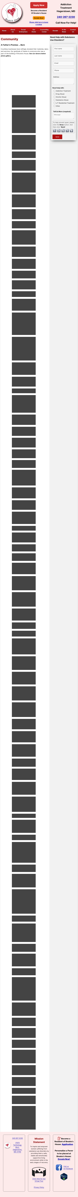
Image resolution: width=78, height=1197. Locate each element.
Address (56, 77)
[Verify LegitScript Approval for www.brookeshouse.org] (63, 1180)
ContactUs (73, 31)
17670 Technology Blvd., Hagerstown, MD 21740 (17, 1147)
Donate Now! (39, 18)
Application (67, 1144)
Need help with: (58, 88)
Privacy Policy (39, 1187)
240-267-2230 (66, 17)
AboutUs (13, 31)
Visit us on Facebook (68, 1167)
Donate (55, 30)
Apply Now (38, 5)
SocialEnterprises (23, 31)
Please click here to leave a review (38, 23)
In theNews (64, 31)
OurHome (34, 31)
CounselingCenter (44, 31)
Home (4, 30)
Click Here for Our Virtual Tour (39, 1180)
